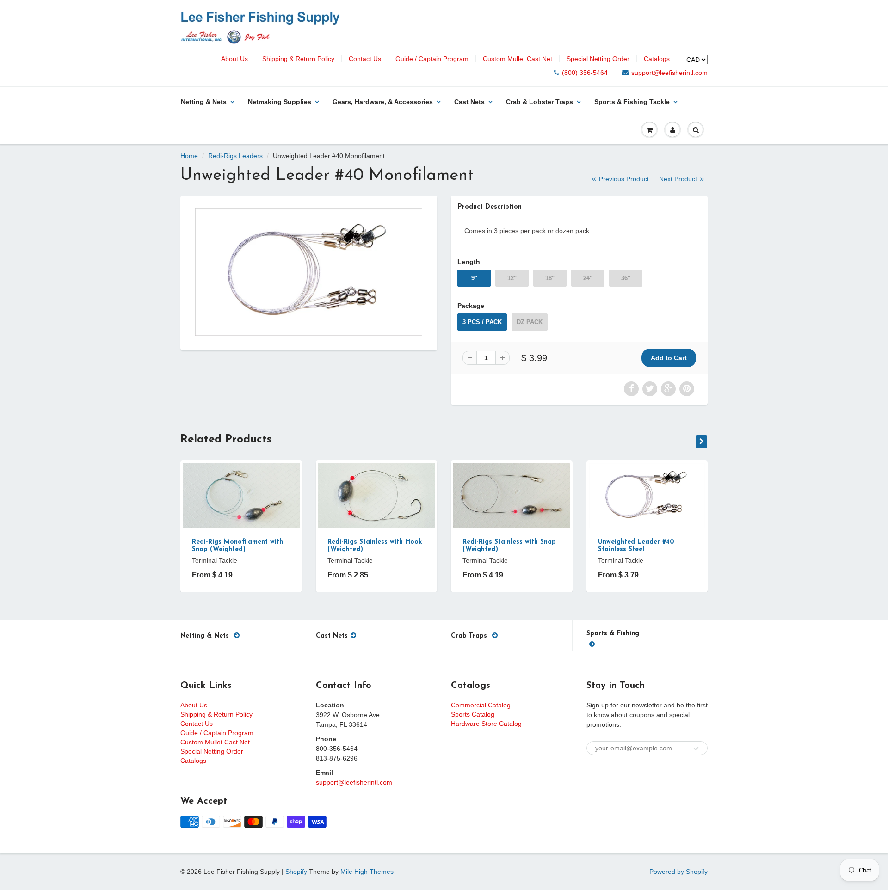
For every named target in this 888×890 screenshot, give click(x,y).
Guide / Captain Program (432, 58)
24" (587, 278)
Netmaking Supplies (279, 101)
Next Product (679, 179)
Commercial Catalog (481, 705)
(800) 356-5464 (585, 72)
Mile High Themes (367, 871)
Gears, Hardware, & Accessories (383, 101)
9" (474, 278)
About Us (234, 58)
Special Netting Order (598, 58)
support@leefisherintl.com (669, 72)
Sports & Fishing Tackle (632, 101)
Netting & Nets (204, 101)
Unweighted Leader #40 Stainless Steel (636, 546)
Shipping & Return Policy (298, 58)
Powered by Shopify (678, 871)
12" (512, 278)
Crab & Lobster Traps (539, 101)
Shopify (296, 871)
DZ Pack (530, 322)
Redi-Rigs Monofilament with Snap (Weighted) (237, 546)
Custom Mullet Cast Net (517, 58)
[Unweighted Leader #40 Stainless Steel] (309, 272)
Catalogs (657, 58)
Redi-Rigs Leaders (235, 156)
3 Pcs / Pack (482, 322)
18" (550, 278)
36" (625, 278)
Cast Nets (469, 101)
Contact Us (365, 58)
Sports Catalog (472, 714)
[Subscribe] (696, 748)
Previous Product (623, 179)
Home (189, 156)
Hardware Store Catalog (486, 723)
